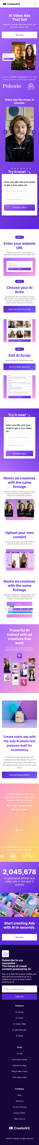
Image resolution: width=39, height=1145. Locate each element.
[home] (11, 3)
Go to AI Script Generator (19, 367)
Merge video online (19, 1071)
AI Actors (20, 1018)
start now (19, 937)
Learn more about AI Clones (19, 309)
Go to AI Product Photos (20, 775)
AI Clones (19, 1012)
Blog (19, 1095)
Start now (19, 35)
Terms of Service (19, 1107)
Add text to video (19, 1065)
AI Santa (19, 1036)
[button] (35, 4)
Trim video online (19, 1077)
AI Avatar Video (19, 1024)
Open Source (19, 1119)
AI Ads (19, 1053)
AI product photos (19, 1059)
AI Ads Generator (19, 1030)
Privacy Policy (19, 1113)
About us (19, 1101)
